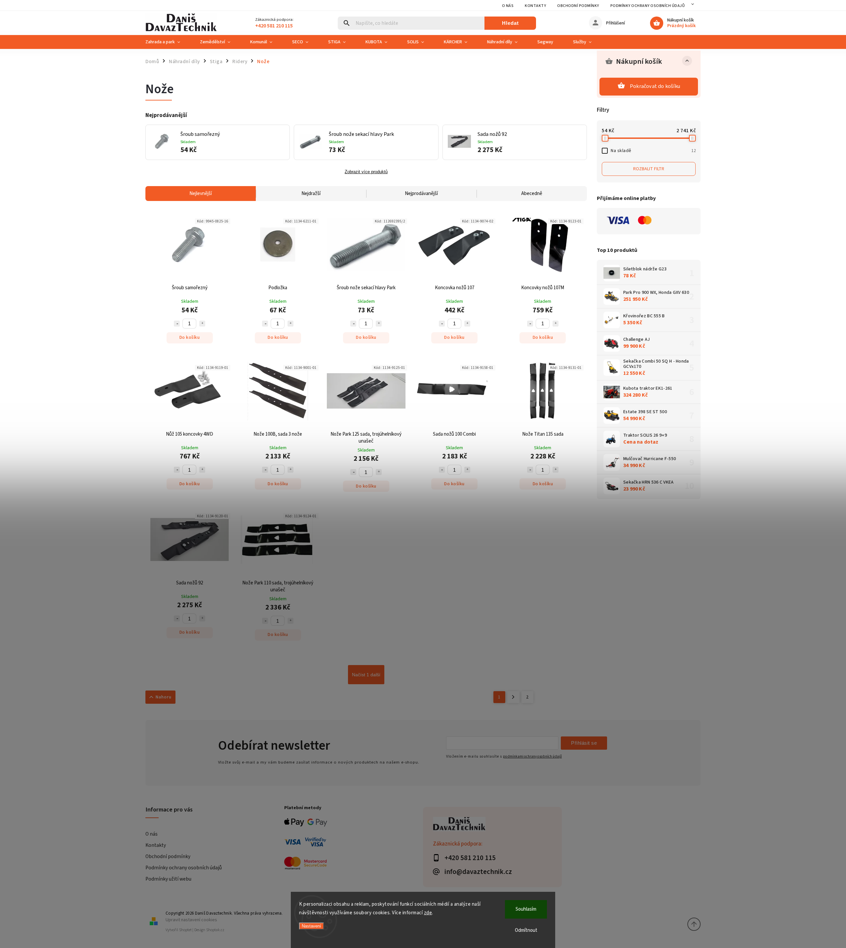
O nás (508, 6)
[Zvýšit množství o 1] (202, 324)
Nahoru (164, 697)
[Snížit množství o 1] (177, 324)
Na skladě (653, 150)
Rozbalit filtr (648, 169)
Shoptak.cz (215, 930)
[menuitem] (167, 42)
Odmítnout (526, 930)
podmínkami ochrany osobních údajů (532, 756)
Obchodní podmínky (578, 6)
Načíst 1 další (366, 674)
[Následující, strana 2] (513, 697)
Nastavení (311, 926)
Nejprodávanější (421, 193)
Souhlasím (526, 909)
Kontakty (535, 6)
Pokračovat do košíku (655, 86)
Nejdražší (311, 193)
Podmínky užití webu (168, 879)
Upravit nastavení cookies (191, 919)
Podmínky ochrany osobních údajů (647, 6)
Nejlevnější (200, 193)
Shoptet (185, 930)
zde (428, 912)
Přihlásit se (584, 743)
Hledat (510, 23)
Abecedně (531, 193)
